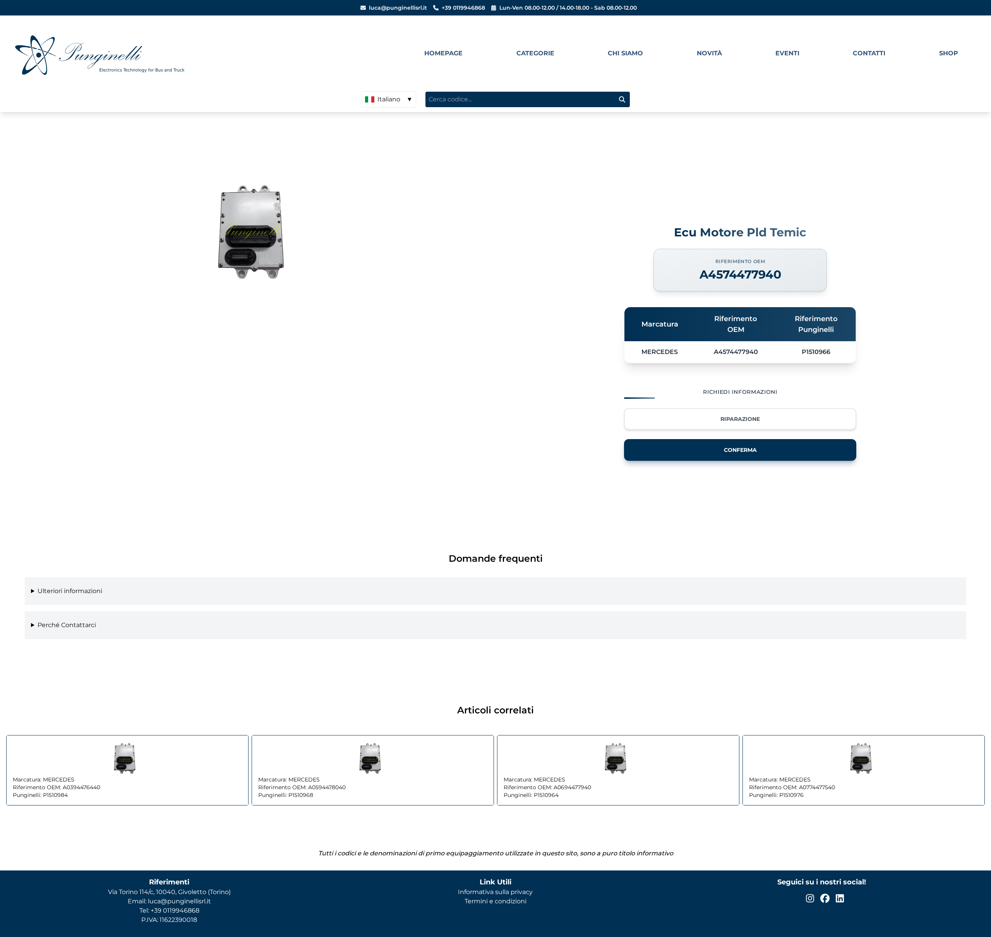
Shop (948, 53)
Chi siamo (625, 53)
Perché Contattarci (67, 625)
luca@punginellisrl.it (398, 7)
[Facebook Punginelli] (825, 898)
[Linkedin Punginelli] (840, 898)
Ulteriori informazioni (70, 591)
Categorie (535, 53)
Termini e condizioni (495, 901)
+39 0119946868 (463, 7)
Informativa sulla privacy (495, 892)
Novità (709, 53)
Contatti (869, 53)
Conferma (740, 449)
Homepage (443, 53)
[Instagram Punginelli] (810, 898)
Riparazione (740, 418)
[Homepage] (202, 53)
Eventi (787, 53)
